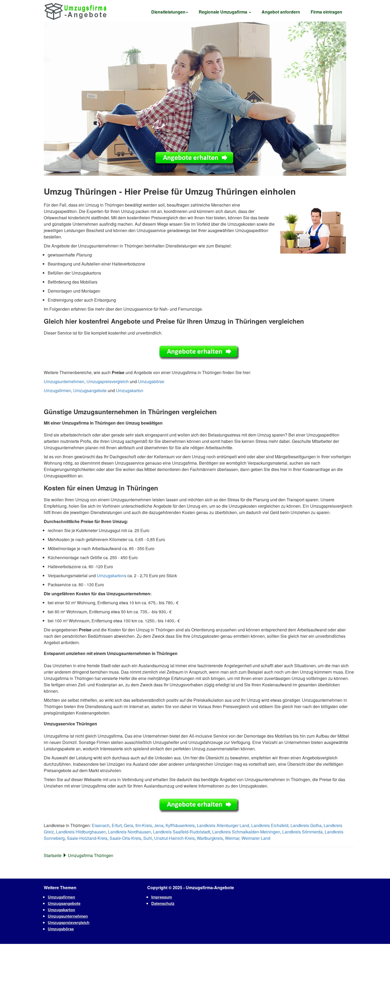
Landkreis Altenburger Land (223, 825)
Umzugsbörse (151, 381)
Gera (128, 825)
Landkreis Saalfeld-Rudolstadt (181, 832)
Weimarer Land (255, 838)
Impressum (161, 897)
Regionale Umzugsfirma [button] (223, 12)
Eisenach (101, 825)
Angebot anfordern (281, 12)
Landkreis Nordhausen (129, 832)
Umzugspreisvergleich (107, 381)
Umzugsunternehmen (64, 381)
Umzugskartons (111, 575)
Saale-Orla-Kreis (125, 838)
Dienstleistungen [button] (168, 12)
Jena (158, 825)
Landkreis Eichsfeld (269, 825)
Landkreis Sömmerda (302, 832)
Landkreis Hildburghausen (81, 832)
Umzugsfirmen (57, 390)
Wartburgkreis (210, 838)
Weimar (232, 838)
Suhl (147, 838)
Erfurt (117, 825)
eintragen (326, 12)
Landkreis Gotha (306, 825)
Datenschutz (163, 903)
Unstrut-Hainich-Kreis (174, 838)
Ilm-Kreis (143, 825)
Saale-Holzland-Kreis (87, 838)
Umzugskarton (129, 390)
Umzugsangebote (90, 390)
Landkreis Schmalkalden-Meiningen (246, 832)
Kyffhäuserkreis (180, 825)
